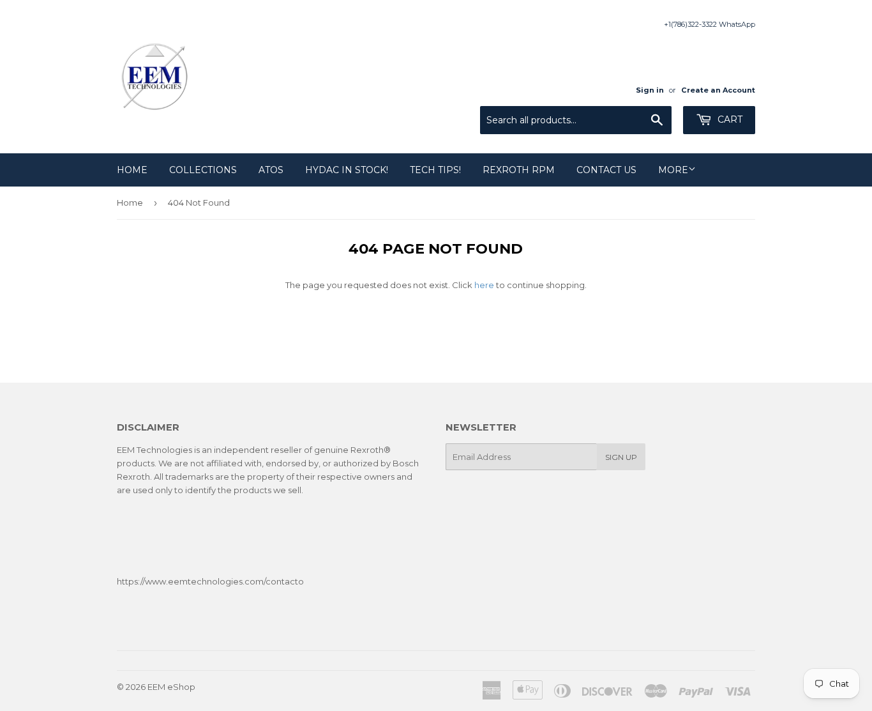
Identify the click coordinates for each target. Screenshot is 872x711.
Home (132, 170)
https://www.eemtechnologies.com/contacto (210, 581)
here (484, 285)
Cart (728, 119)
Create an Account (718, 90)
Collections (203, 170)
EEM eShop (171, 687)
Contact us (606, 170)
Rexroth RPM (519, 170)
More (673, 170)
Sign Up (621, 457)
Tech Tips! (435, 170)
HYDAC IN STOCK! (346, 170)
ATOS (271, 170)
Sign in (650, 90)
